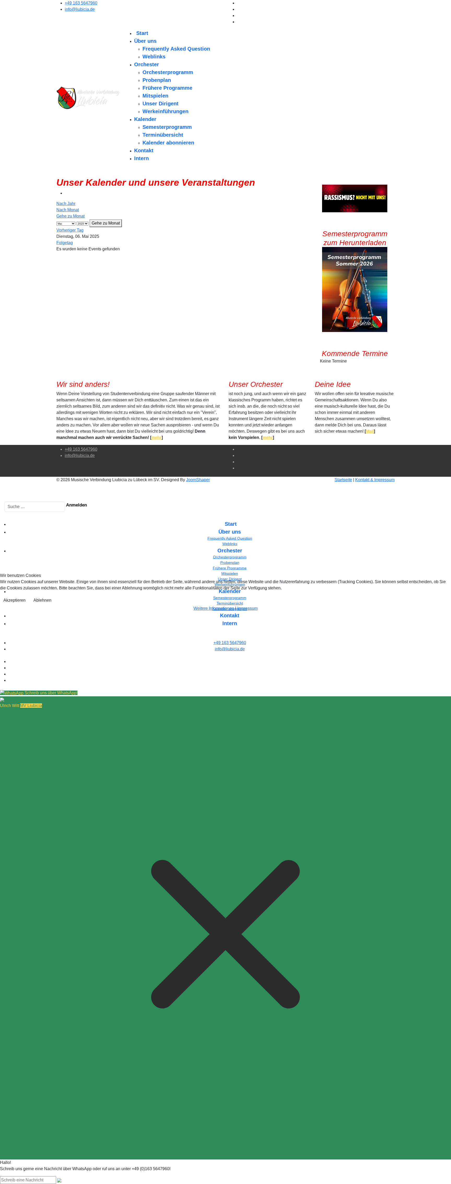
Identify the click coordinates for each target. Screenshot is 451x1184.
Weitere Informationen (213, 608)
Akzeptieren (14, 600)
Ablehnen (42, 600)
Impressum (247, 608)
